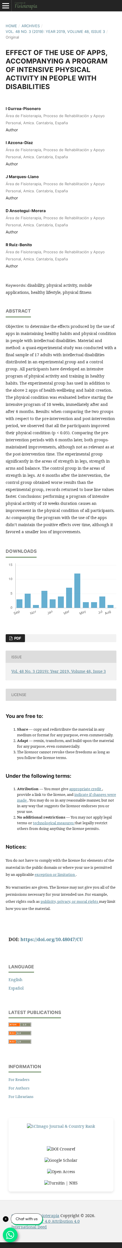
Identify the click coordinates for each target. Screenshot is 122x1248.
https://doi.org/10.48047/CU (51, 939)
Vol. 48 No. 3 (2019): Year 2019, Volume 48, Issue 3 (55, 31)
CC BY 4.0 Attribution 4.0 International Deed (45, 1224)
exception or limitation (55, 874)
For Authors (19, 1088)
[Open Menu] (5, 5)
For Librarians (21, 1096)
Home (11, 26)
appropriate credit (85, 788)
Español (16, 988)
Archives (31, 26)
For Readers (19, 1079)
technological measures (54, 822)
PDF (17, 638)
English (15, 979)
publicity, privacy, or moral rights (70, 901)
